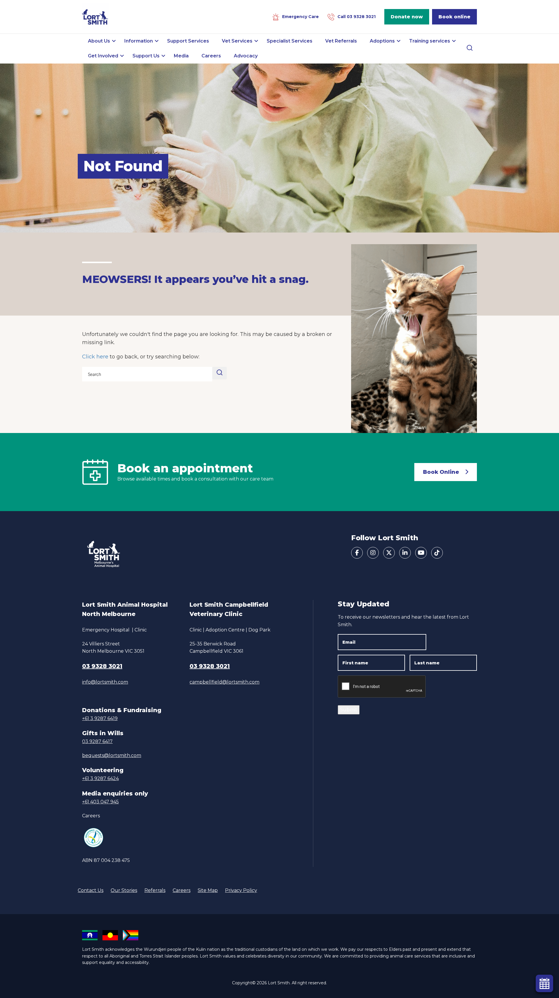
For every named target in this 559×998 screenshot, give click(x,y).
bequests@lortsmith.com (111, 755)
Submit (348, 709)
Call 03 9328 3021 (356, 16)
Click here (95, 356)
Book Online (441, 472)
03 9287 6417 (97, 741)
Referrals (154, 890)
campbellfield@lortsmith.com (224, 682)
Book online (454, 17)
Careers (91, 816)
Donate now (407, 17)
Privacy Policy (241, 890)
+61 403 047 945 (100, 802)
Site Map (208, 890)
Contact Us (90, 890)
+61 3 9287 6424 (100, 778)
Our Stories (124, 890)
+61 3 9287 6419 (100, 718)
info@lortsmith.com (105, 682)
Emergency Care (300, 16)
